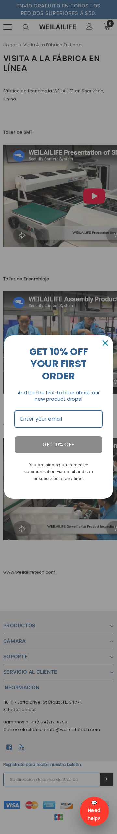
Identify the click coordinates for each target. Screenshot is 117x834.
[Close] (105, 343)
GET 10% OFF (58, 444)
